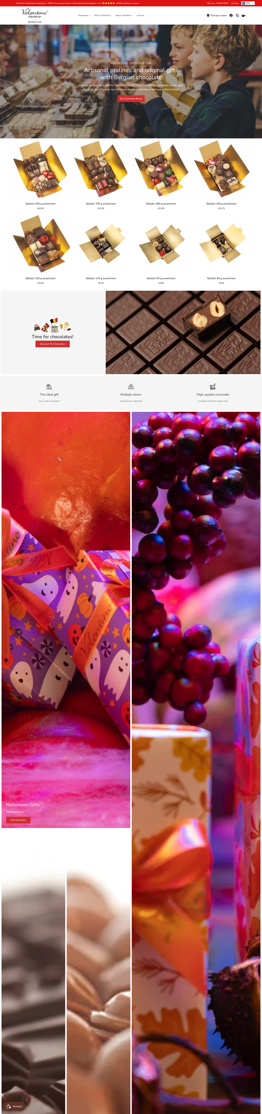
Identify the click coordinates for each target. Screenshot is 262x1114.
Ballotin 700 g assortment (101, 203)
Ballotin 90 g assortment (161, 278)
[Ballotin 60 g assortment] (221, 244)
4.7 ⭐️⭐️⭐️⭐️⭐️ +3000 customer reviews (119, 3)
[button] (248, 3)
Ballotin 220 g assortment (40, 278)
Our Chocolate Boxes (131, 98)
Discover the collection (52, 343)
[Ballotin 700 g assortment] (101, 169)
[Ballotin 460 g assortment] (161, 169)
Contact (234, 3)
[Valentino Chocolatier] (35, 15)
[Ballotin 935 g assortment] (40, 169)
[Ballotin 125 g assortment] (101, 244)
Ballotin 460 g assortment (161, 203)
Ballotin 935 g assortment (40, 203)
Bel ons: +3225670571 (218, 3)
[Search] (237, 15)
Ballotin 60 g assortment (221, 278)
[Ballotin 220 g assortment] (40, 244)
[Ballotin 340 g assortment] (221, 169)
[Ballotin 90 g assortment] (161, 244)
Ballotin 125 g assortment (101, 278)
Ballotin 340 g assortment (221, 203)
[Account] (231, 15)
